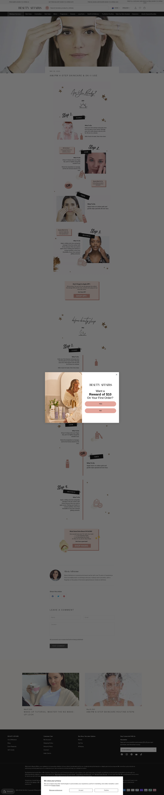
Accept (81, 790)
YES (100, 404)
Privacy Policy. (55, 785)
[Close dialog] (116, 374)
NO (100, 410)
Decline (106, 790)
